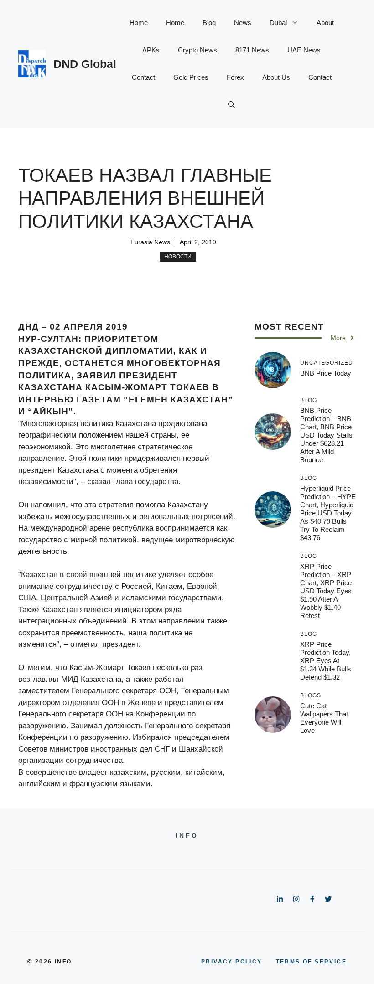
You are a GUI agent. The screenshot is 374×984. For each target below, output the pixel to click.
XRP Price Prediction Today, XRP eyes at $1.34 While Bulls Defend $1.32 (325, 660)
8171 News (252, 50)
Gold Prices (190, 77)
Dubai (278, 22)
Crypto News (197, 50)
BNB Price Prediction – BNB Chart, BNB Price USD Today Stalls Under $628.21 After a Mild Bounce (326, 435)
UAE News (304, 50)
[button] (231, 104)
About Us (276, 77)
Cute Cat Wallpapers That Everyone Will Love (324, 718)
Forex (235, 77)
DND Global (84, 63)
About (325, 22)
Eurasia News (150, 242)
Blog (209, 22)
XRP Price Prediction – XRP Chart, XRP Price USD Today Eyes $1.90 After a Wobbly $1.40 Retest (326, 590)
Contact (143, 77)
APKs (151, 50)
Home (139, 22)
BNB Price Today (325, 373)
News (242, 22)
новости (178, 256)
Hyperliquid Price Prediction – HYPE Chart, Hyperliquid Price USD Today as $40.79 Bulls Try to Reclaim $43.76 (328, 512)
